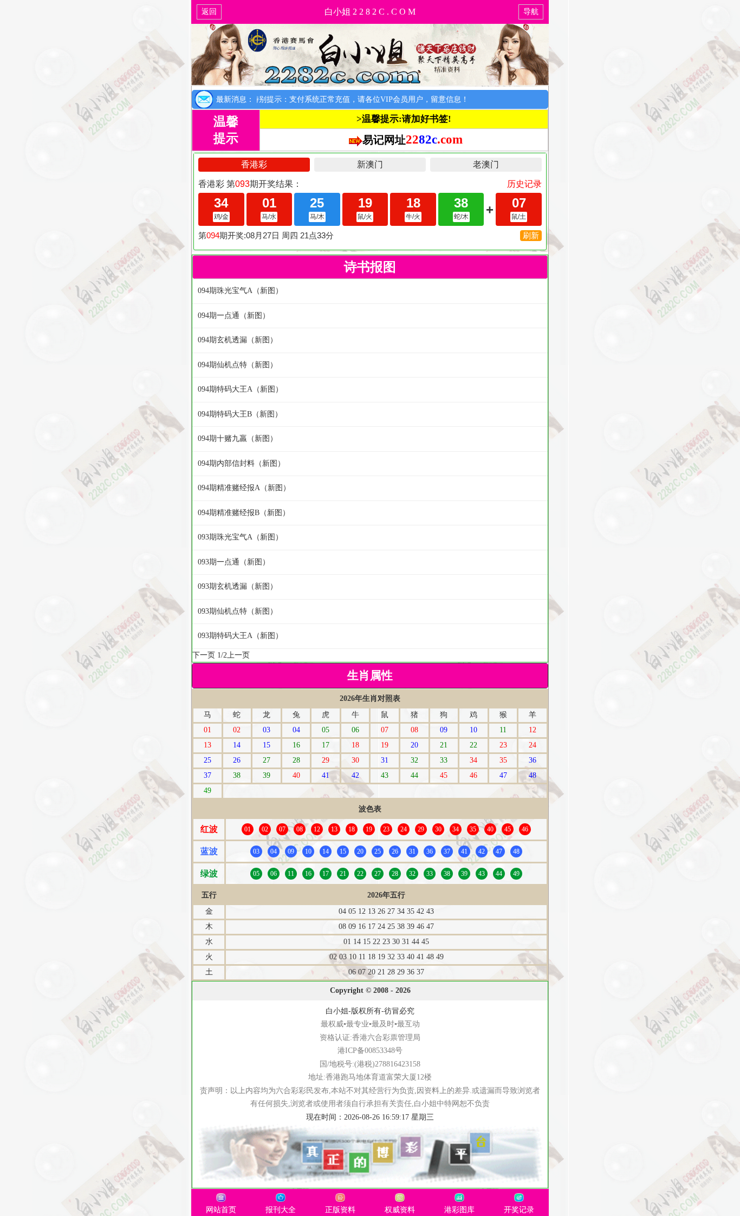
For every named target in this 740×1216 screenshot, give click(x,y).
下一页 (203, 655)
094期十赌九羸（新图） (237, 438)
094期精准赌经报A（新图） (244, 488)
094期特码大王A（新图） (240, 389)
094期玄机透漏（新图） (237, 340)
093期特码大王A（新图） (240, 636)
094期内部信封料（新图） (241, 463)
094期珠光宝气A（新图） (240, 291)
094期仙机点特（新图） (237, 365)
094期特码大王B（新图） (240, 414)
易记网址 (412, 140)
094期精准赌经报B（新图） (244, 513)
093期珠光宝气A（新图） (240, 537)
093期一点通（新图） (234, 562)
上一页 (238, 655)
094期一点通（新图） (234, 315)
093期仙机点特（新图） (237, 611)
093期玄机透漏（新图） (237, 586)
